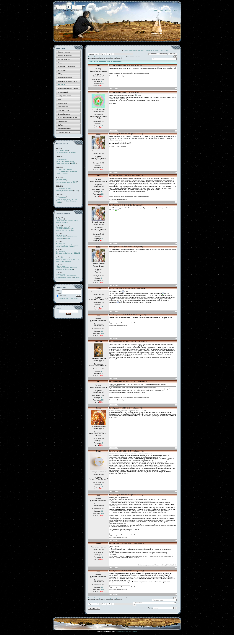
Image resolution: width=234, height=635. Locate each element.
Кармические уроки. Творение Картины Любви (66, 268)
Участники (140, 50)
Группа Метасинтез (62, 227)
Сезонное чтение (62, 150)
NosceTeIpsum (61, 235)
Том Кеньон (60, 219)
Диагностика (120, 57)
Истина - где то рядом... (64, 169)
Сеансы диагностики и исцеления (104, 57)
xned (98, 65)
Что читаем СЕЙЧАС (63, 153)
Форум (90, 57)
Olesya (98, 451)
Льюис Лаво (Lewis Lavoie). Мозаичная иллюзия (65, 162)
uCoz (135, 631)
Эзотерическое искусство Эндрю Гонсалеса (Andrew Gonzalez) (67, 200)
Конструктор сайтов (123, 631)
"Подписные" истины (63, 188)
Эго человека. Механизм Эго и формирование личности (66, 276)
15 (143, 571)
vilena (98, 134)
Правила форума (152, 50)
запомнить (62, 296)
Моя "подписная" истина (64, 190)
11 (141, 408)
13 (142, 495)
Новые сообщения (129, 50)
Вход (171, 10)
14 (143, 543)
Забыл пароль (63, 298)
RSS (175, 10)
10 (146, 381)
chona (98, 288)
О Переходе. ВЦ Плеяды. (64, 253)
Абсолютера (60, 243)
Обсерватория (61, 159)
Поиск (161, 50)
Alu (98, 92)
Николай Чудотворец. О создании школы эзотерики (67, 245)
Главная (155, 10)
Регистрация (164, 10)
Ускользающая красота (64, 182)
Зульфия (98, 341)
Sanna (98, 408)
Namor (98, 543)
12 (143, 451)
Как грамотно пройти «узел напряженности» (65, 229)
